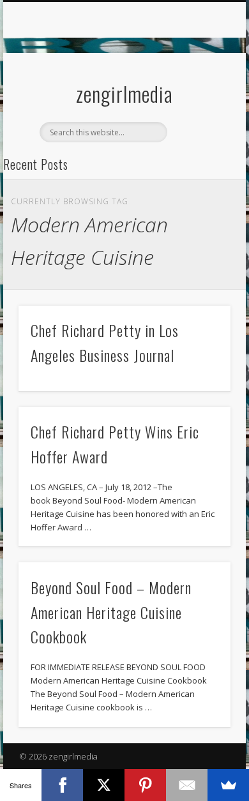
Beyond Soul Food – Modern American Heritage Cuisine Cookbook (111, 612)
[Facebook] (62, 785)
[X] (103, 785)
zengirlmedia (124, 94)
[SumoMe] (228, 785)
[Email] (186, 785)
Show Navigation (199, 114)
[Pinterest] (145, 785)
